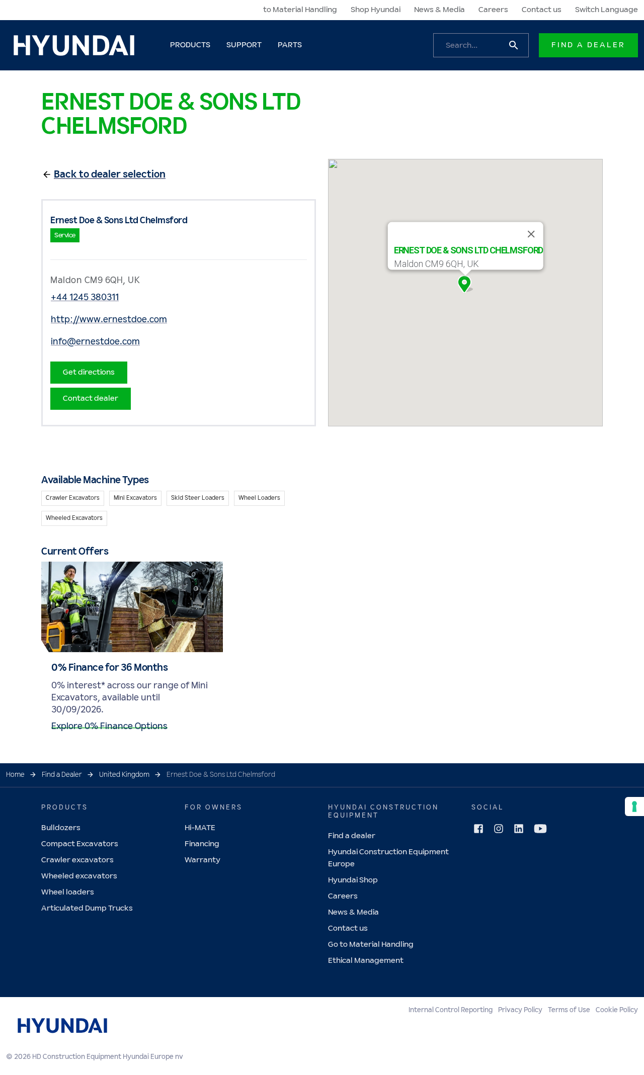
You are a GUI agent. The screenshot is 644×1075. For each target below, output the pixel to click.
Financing (202, 844)
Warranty (202, 860)
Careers (493, 10)
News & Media (439, 10)
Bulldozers (60, 828)
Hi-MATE (200, 828)
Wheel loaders (67, 892)
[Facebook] (478, 829)
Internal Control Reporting (451, 1010)
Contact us (541, 10)
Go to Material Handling (371, 944)
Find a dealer (351, 836)
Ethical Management (366, 960)
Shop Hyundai (375, 10)
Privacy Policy (520, 1010)
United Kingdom (124, 774)
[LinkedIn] (519, 829)
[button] (465, 284)
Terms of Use (569, 1010)
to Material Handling (300, 10)
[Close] (531, 234)
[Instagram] (499, 829)
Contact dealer (90, 398)
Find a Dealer (588, 45)
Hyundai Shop (353, 880)
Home (15, 774)
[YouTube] (540, 828)
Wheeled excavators (79, 876)
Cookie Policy (617, 1010)
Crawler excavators (77, 860)
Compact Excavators (79, 844)
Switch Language (606, 10)
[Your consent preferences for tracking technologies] (634, 806)
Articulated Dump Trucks (87, 908)
